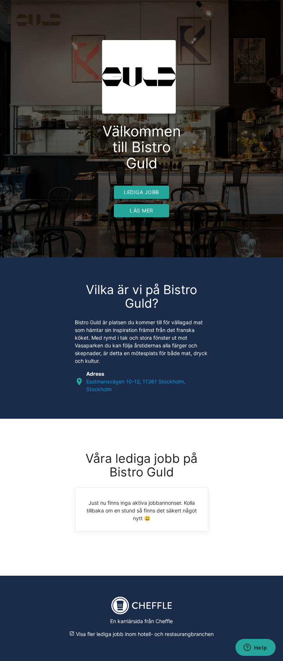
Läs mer (141, 210)
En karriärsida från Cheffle (141, 621)
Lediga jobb (141, 192)
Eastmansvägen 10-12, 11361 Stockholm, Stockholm (135, 385)
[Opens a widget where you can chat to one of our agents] (255, 648)
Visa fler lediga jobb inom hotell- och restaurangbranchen (141, 634)
